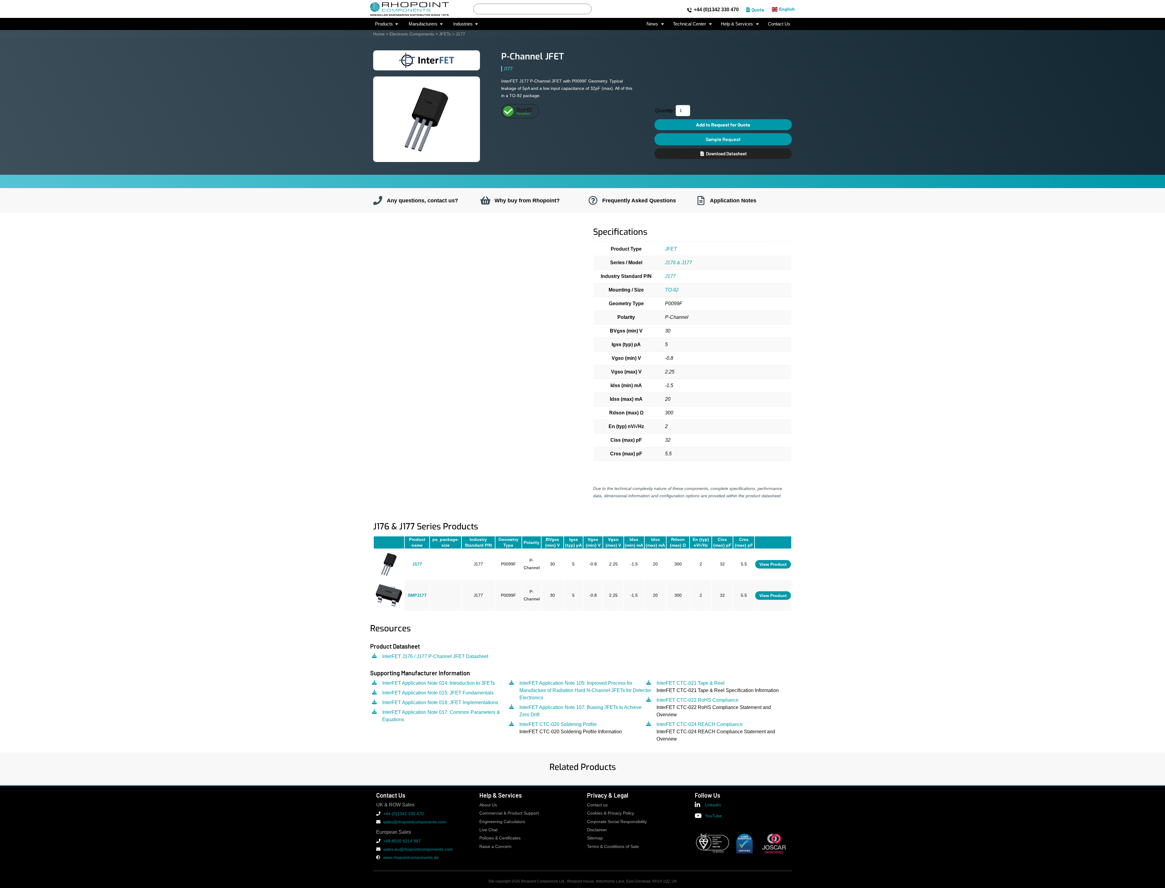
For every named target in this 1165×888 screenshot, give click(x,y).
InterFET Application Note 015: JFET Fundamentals (438, 692)
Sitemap (595, 838)
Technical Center (689, 23)
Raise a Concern (495, 846)
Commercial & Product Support (509, 813)
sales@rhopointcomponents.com (414, 821)
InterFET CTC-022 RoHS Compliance (697, 700)
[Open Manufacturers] (441, 24)
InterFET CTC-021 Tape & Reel (690, 683)
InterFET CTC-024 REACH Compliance (700, 724)
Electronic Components (412, 34)
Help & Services (737, 23)
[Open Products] (396, 24)
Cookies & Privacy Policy (610, 813)
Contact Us (779, 23)
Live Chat (488, 830)
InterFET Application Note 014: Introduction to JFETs (438, 683)
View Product (773, 564)
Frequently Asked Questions (639, 200)
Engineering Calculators (502, 821)
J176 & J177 (678, 262)
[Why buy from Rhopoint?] (485, 200)
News (652, 23)
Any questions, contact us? (422, 200)
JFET (671, 249)
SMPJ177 (417, 595)
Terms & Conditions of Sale (613, 846)
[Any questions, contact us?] (377, 200)
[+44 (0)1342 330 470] (689, 10)
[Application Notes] (700, 200)
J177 (670, 276)
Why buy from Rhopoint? (527, 200)
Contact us (597, 805)
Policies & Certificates (500, 838)
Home (379, 34)
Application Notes (733, 200)
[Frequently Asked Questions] (593, 200)
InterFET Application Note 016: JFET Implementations (440, 702)
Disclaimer (597, 830)
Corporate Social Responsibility (617, 821)
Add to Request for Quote (723, 124)
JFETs (445, 34)
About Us (488, 805)
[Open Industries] (476, 24)
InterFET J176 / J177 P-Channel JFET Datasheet (435, 656)
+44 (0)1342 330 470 (716, 9)
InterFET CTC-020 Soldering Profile (558, 724)
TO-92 (672, 289)
